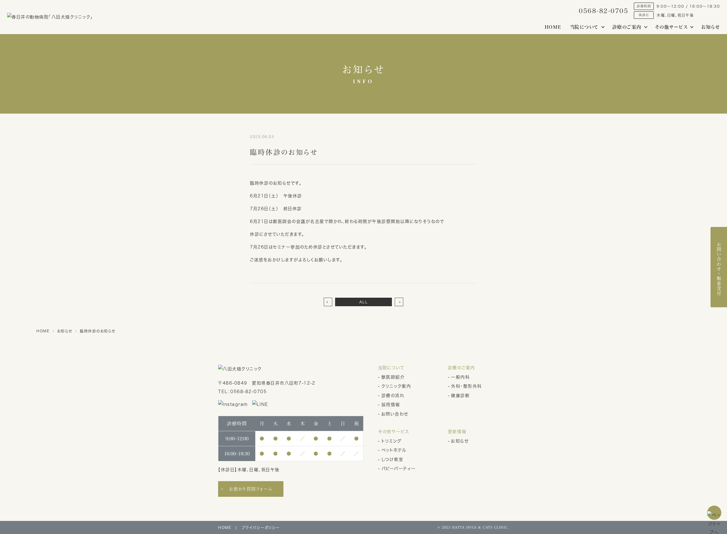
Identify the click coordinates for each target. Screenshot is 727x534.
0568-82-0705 (603, 10)
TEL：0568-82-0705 (242, 391)
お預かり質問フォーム (251, 488)
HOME (553, 27)
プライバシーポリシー (261, 527)
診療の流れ (392, 395)
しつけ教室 (392, 459)
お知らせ (710, 27)
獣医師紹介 (393, 377)
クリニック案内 (396, 386)
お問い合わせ (394, 414)
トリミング (391, 441)
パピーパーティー (398, 468)
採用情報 (390, 404)
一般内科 (460, 377)
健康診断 (460, 395)
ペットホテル (393, 450)
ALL (363, 302)
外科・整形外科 (466, 386)
